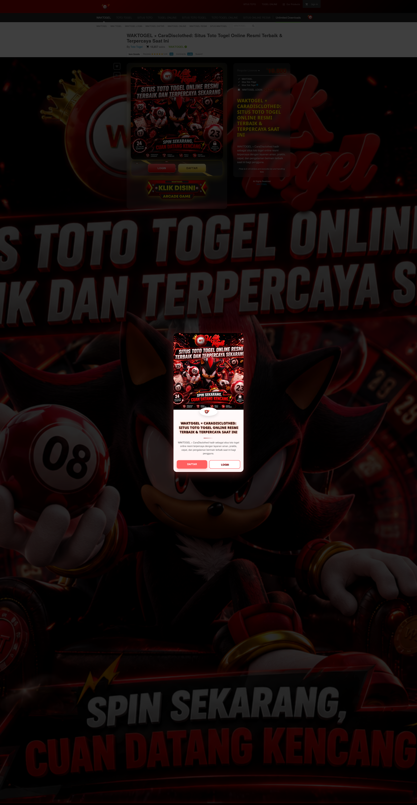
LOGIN (225, 464)
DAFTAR (192, 464)
